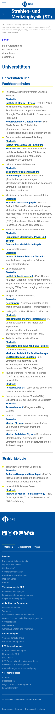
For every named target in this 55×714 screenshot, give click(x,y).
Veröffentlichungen (11, 673)
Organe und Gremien (11, 564)
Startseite (9, 25)
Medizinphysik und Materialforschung (26, 319)
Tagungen (6, 611)
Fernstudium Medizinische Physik (23, 244)
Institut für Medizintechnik (19, 276)
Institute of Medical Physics (20, 103)
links (4, 32)
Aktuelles (6, 677)
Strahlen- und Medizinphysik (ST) (14, 30)
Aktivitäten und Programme (15, 603)
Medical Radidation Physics (20, 434)
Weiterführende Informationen (40, 30)
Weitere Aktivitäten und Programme (18, 629)
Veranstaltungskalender (13, 638)
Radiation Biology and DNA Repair (23, 474)
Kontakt (6, 582)
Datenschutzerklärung (35, 709)
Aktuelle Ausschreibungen (14, 650)
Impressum (7, 709)
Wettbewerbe (8, 625)
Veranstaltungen (10, 633)
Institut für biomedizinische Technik (24, 256)
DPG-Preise (7, 658)
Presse (37, 547)
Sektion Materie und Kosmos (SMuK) (36, 27)
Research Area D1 (15, 387)
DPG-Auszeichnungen (12, 646)
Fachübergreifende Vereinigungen (17, 595)
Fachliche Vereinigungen (11, 27)
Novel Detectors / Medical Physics (24, 121)
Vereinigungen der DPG (23, 25)
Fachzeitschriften (10, 688)
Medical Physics (14, 423)
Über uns (6, 556)
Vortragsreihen (9, 622)
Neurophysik (12, 303)
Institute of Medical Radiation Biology (25, 493)
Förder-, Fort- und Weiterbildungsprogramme (22, 618)
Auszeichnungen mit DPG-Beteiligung (19, 668)
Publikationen (8, 681)
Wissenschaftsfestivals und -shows (18, 614)
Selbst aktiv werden (11, 608)
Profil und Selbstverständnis (15, 561)
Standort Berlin (9, 579)
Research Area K (14, 407)
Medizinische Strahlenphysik (21, 202)
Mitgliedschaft (24, 547)
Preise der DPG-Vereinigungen (15, 665)
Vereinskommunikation (12, 572)
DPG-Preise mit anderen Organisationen (20, 661)
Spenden (8, 547)
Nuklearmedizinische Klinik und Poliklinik (27, 346)
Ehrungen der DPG (10, 654)
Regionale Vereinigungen (13, 598)
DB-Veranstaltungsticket (13, 641)
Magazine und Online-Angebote (16, 684)
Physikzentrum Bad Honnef (14, 575)
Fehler (5, 39)
